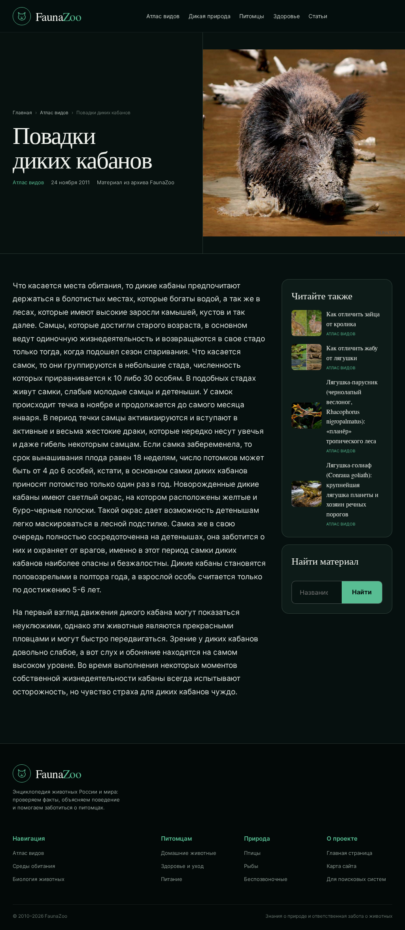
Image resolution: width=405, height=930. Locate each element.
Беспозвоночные (266, 879)
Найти (362, 592)
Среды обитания (34, 866)
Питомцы (251, 16)
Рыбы (251, 866)
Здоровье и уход (182, 866)
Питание (171, 879)
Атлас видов (163, 16)
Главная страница (349, 853)
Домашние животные (188, 853)
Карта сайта (341, 866)
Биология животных (38, 879)
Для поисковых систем (356, 879)
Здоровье (286, 16)
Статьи (317, 16)
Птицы (252, 853)
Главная (22, 112)
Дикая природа (210, 16)
